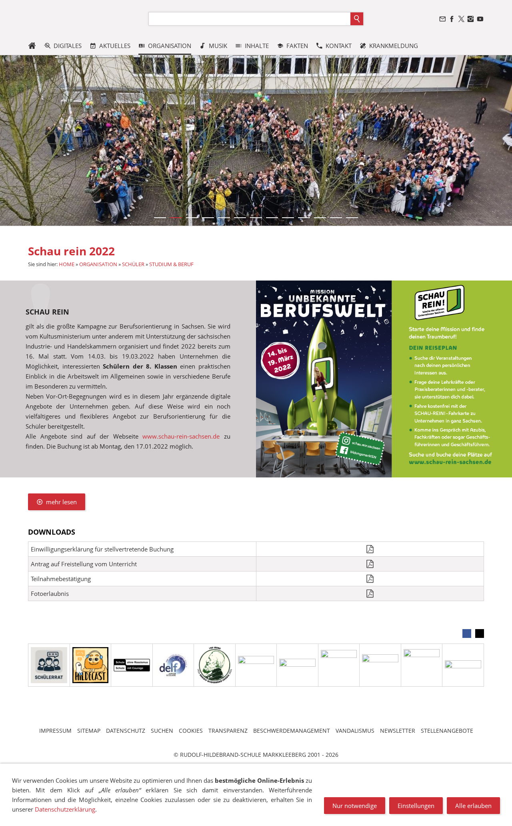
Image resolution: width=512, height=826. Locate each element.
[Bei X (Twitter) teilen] (479, 633)
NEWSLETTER (397, 730)
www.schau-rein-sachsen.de (181, 436)
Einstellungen (416, 806)
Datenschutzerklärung (65, 809)
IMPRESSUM (55, 730)
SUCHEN (162, 730)
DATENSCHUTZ (125, 730)
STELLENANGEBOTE (447, 730)
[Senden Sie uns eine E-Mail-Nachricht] (442, 19)
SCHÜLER (133, 264)
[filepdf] (370, 549)
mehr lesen (61, 502)
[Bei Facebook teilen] (466, 633)
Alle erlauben (473, 806)
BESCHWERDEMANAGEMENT (291, 730)
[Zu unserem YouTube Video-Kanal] (480, 19)
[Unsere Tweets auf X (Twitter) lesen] (461, 19)
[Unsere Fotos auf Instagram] (471, 19)
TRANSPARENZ (228, 730)
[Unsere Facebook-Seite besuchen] (452, 19)
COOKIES (191, 730)
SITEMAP (88, 730)
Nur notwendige (354, 806)
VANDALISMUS (355, 730)
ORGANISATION (98, 264)
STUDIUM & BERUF (171, 264)
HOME (66, 264)
